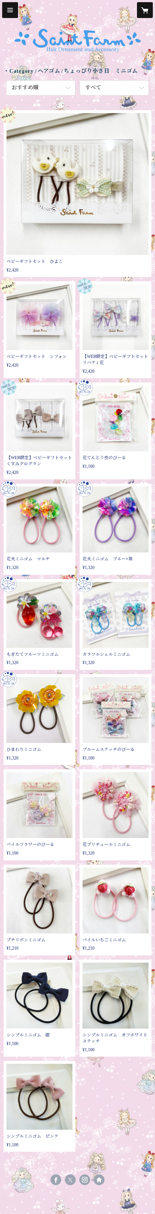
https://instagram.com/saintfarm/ (84, 1179)
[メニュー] (10, 10)
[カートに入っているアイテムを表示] (145, 10)
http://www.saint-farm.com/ (99, 1179)
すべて (93, 87)
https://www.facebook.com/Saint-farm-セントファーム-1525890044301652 (55, 1179)
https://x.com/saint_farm (70, 1179)
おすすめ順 (25, 87)
